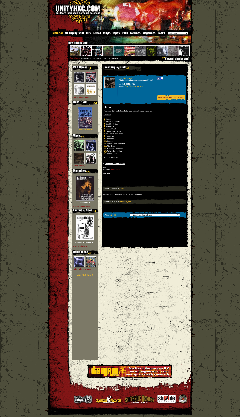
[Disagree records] (130, 376)
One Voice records (133, 86)
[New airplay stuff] (66, 45)
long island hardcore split (91, 58)
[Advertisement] (144, 244)
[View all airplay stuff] (176, 60)
